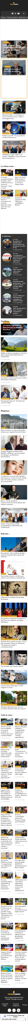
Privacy (25, 1005)
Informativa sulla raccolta (9, 1019)
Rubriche (22, 17)
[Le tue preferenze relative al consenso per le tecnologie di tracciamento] (25, 1019)
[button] (9, 1010)
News (3, 17)
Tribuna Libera (12, 17)
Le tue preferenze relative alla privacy (15, 1016)
